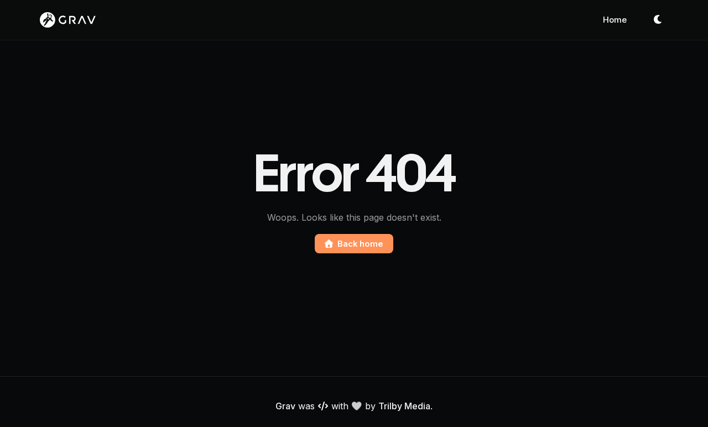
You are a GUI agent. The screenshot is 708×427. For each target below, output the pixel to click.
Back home (360, 243)
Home (615, 19)
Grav (285, 406)
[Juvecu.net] (68, 20)
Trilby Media (404, 406)
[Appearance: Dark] (658, 20)
